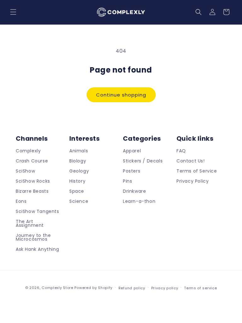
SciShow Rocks (33, 181)
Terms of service (200, 288)
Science (78, 201)
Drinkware (134, 191)
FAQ (181, 151)
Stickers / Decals (143, 161)
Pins (127, 181)
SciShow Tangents (37, 211)
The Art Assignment (30, 223)
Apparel (132, 151)
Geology (79, 171)
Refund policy (131, 288)
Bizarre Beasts (32, 191)
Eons (21, 201)
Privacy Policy (192, 181)
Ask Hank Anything (37, 249)
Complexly (28, 151)
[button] (13, 12)
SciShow (25, 171)
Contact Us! (190, 161)
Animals (78, 151)
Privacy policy (164, 288)
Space (76, 191)
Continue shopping (121, 94)
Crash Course (32, 161)
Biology (77, 161)
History (77, 181)
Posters (131, 171)
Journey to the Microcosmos (33, 237)
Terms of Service (196, 171)
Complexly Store (57, 287)
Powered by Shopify (93, 287)
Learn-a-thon (139, 201)
